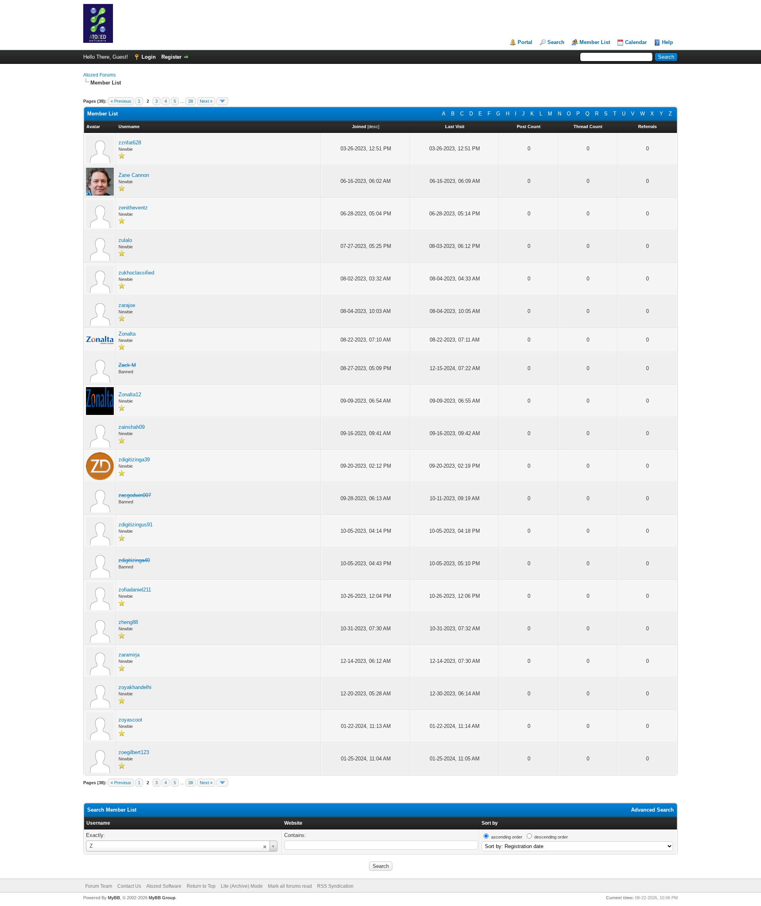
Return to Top (201, 886)
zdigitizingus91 (136, 525)
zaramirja (129, 655)
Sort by (490, 823)
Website (293, 823)
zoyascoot (130, 720)
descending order (551, 837)
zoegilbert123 (134, 752)
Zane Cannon (134, 175)
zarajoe (127, 305)
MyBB (114, 897)
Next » (206, 101)
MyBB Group (162, 897)
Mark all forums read (290, 886)
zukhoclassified (136, 273)
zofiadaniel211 (135, 590)
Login (148, 57)
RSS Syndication (335, 886)
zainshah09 (132, 427)
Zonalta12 (130, 394)
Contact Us (129, 886)
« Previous (121, 101)
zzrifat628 (130, 143)
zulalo (125, 240)
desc (373, 126)
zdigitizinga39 (134, 460)
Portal (525, 42)
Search (555, 42)
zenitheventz (133, 208)
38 (190, 101)
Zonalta (127, 334)
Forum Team (98, 886)
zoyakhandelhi (135, 687)
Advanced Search (652, 810)
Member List (594, 42)
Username (98, 823)
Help (667, 42)
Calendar (636, 42)
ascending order (506, 837)
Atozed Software (164, 886)
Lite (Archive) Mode (242, 886)
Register (171, 57)
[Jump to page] (222, 101)
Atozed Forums (99, 75)
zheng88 (128, 622)
